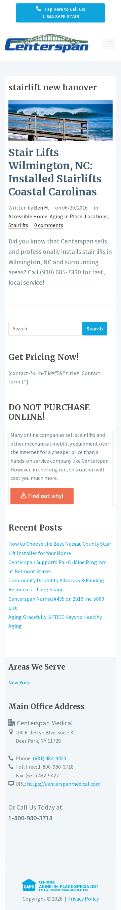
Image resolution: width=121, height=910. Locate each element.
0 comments (48, 225)
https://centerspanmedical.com (63, 783)
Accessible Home (27, 216)
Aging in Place (66, 216)
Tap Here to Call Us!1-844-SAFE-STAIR (63, 12)
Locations (96, 216)
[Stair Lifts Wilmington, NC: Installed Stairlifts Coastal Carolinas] (60, 119)
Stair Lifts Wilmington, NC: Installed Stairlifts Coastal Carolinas (55, 172)
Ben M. (41, 207)
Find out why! (46, 496)
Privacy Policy (83, 898)
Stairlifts (18, 225)
